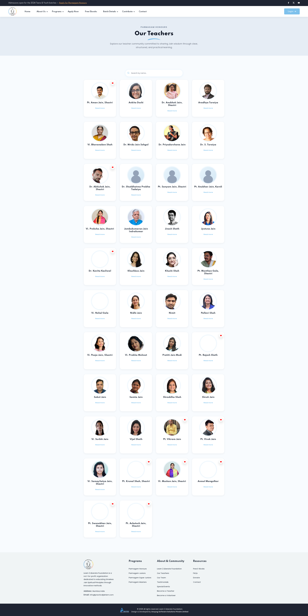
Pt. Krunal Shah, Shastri (136, 481)
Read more (100, 108)
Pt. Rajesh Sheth (208, 355)
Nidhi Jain (136, 313)
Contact (143, 12)
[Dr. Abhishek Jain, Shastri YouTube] (113, 167)
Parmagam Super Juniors (140, 577)
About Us (41, 12)
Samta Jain (136, 397)
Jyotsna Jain (208, 229)
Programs (56, 12)
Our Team (161, 577)
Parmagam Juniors (137, 573)
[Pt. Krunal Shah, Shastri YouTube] (149, 462)
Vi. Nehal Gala (99, 313)
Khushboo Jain (136, 271)
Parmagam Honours (138, 568)
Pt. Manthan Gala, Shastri (208, 272)
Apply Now (73, 12)
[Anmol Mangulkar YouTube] (221, 462)
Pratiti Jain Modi (172, 355)
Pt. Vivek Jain (208, 439)
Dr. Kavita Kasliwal (100, 271)
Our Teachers (163, 573)
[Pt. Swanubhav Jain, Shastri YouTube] (113, 504)
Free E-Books (199, 568)
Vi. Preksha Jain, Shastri (100, 229)
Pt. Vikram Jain (172, 439)
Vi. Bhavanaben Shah (99, 145)
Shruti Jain (208, 397)
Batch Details (109, 12)
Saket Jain (100, 397)
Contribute (127, 12)
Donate (196, 577)
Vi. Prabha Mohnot (136, 355)
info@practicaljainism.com (102, 595)
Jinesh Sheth (172, 229)
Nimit (172, 313)
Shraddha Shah (172, 397)
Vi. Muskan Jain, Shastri (172, 481)
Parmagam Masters (138, 582)
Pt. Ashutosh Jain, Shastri (136, 524)
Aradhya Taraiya (208, 102)
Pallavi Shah (208, 313)
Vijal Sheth (136, 439)
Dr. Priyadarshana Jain (172, 145)
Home (27, 12)
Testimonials (162, 582)
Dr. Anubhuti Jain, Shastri (172, 103)
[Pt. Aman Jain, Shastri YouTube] (113, 83)
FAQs (195, 573)
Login (291, 11)
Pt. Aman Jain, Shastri (100, 102)
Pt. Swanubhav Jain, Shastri (100, 524)
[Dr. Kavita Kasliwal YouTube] (113, 251)
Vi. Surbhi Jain (99, 439)
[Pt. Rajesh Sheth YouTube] (221, 335)
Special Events (163, 586)
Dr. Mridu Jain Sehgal (135, 145)
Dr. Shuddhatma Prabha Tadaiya (136, 188)
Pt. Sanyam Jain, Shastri (172, 187)
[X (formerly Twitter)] (293, 3)
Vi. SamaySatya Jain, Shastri (99, 482)
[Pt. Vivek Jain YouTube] (221, 420)
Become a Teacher (165, 591)
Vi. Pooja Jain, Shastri (100, 355)
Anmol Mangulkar (208, 481)
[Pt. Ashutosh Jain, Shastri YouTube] (149, 504)
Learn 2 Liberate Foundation (169, 568)
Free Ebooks (91, 12)
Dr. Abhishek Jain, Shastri (99, 188)
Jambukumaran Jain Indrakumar (136, 230)
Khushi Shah (172, 271)
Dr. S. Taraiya (208, 145)
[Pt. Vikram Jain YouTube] (185, 420)
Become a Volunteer (166, 595)
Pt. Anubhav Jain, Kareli (208, 187)
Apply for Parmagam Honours (73, 3)
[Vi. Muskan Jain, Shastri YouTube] (185, 462)
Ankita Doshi (136, 102)
